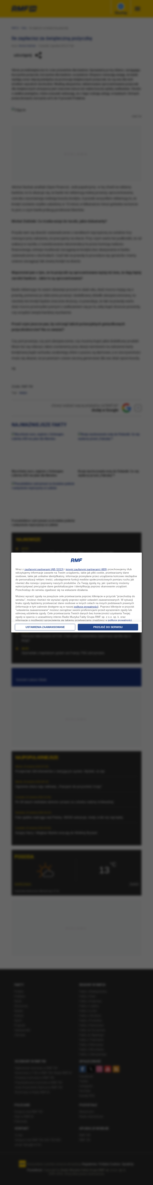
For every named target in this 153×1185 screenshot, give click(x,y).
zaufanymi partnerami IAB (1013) (44, 569)
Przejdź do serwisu (108, 627)
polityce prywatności (86, 606)
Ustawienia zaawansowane (45, 627)
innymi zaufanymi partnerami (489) (86, 569)
